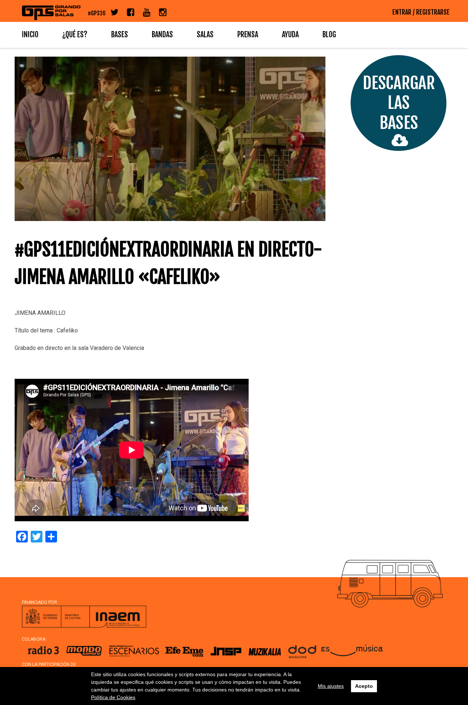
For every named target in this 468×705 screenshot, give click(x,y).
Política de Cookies (113, 697)
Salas (205, 34)
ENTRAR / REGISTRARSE (421, 12)
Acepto (364, 686)
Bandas (162, 34)
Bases (119, 34)
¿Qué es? (74, 34)
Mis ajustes (331, 686)
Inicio (30, 34)
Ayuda (290, 34)
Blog (329, 34)
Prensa (247, 34)
